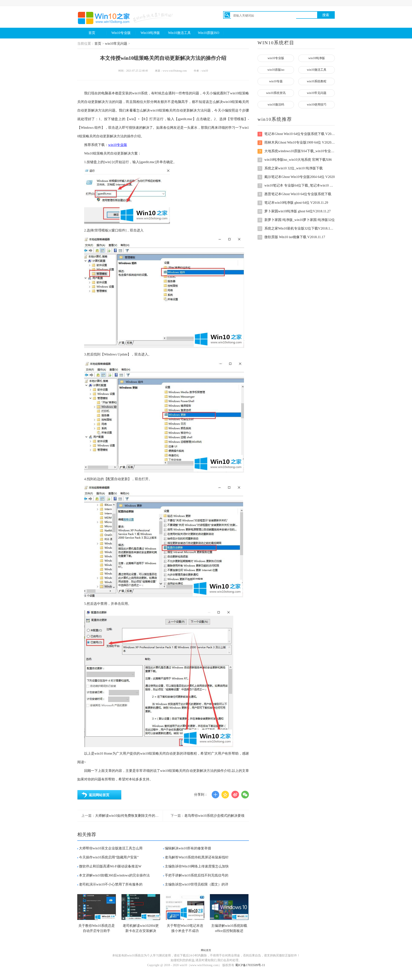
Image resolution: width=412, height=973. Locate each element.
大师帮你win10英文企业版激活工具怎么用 (110, 848)
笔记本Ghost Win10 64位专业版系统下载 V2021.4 (297, 134)
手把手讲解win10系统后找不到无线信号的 (196, 875)
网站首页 (206, 950)
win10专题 (276, 81)
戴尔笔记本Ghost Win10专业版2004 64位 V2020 (297, 177)
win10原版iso (275, 69)
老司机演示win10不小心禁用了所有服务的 (110, 884)
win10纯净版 (316, 58)
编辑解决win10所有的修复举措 (188, 848)
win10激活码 (276, 104)
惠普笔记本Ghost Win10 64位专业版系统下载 (295, 194)
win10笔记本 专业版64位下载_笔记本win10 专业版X (297, 185)
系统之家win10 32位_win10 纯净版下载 (291, 168)
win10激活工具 (316, 69)
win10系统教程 (316, 81)
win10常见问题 (116, 43)
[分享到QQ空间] (225, 794)
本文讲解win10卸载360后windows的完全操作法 (114, 875)
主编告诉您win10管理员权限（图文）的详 (196, 884)
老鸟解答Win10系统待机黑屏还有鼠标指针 (197, 857)
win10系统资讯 (276, 93)
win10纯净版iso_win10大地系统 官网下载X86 (295, 159)
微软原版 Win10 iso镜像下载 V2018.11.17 (291, 237)
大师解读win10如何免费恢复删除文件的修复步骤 (132, 815)
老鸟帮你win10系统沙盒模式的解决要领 (214, 815)
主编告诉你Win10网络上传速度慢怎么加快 (197, 866)
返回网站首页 (99, 795)
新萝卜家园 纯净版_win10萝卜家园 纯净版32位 (297, 220)
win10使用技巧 (316, 104)
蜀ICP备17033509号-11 (250, 965)
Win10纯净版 (150, 33)
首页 (91, 33)
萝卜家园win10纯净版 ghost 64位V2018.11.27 (294, 211)
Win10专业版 (121, 33)
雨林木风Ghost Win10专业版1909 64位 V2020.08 (297, 142)
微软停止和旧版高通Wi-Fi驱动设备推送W (110, 866)
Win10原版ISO (208, 33)
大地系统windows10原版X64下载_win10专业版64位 (297, 151)
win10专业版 (117, 145)
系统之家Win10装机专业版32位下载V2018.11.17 (296, 228)
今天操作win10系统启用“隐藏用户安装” (109, 857)
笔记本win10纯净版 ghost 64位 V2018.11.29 (293, 202)
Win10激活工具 (179, 33)
